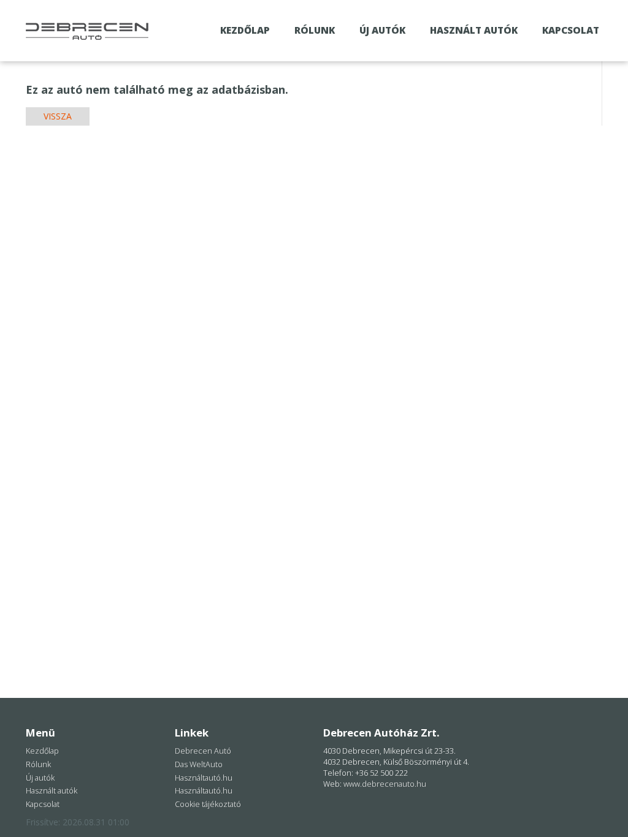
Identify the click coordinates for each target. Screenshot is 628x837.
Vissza (58, 116)
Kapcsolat (570, 30)
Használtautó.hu (203, 778)
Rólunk (314, 30)
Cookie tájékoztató (208, 804)
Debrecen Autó (203, 751)
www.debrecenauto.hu (384, 784)
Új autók (382, 30)
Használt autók (474, 30)
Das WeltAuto (199, 764)
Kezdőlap (245, 30)
